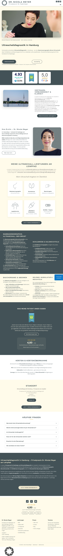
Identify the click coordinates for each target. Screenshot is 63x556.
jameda (31, 512)
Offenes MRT (21, 524)
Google (38, 512)
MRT (19, 522)
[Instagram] (58, 1)
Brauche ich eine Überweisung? (15, 441)
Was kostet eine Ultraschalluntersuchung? (18, 423)
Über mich (35, 522)
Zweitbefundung (21, 532)
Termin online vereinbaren (58, 277)
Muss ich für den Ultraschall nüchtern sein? (18, 436)
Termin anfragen (36, 528)
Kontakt (35, 524)
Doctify (25, 512)
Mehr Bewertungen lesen (31, 334)
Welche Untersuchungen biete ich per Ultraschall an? (21, 427)
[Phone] (56, 1)
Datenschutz (41, 544)
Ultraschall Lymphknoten (23, 530)
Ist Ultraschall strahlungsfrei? (15, 432)
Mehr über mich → (8, 152)
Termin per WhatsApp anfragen (8, 539)
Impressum (35, 544)
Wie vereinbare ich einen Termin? (15, 445)
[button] (60, 5)
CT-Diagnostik (21, 526)
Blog (34, 526)
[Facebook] (60, 1)
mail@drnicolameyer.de (10, 536)
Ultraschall (20, 528)
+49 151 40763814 (9, 538)
